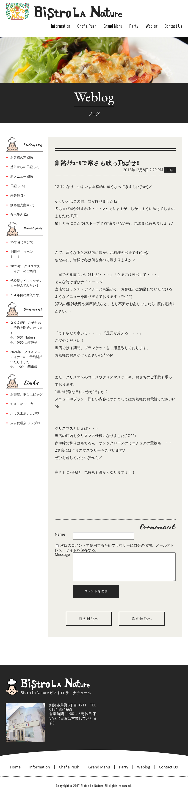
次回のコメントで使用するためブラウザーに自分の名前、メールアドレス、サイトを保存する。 (114, 547)
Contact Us (173, 25)
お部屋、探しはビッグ (26, 394)
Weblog (152, 25)
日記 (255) (17, 186)
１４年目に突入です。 (26, 295)
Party (133, 25)
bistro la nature (64, 11)
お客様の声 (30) (21, 157)
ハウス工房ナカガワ (24, 413)
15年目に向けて (21, 242)
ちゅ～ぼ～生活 (21, 404)
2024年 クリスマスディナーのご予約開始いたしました (26, 357)
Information (60, 25)
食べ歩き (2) (19, 214)
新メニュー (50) (21, 176)
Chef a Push (86, 25)
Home (15, 767)
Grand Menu (112, 25)
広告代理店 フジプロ (25, 423)
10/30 (19, 342)
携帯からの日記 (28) (24, 167)
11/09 (19, 366)
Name (60, 534)
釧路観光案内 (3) (22, 205)
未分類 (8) (17, 195)
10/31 (19, 337)
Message (62, 554)
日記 (170, 170)
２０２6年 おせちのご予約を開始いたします (26, 327)
